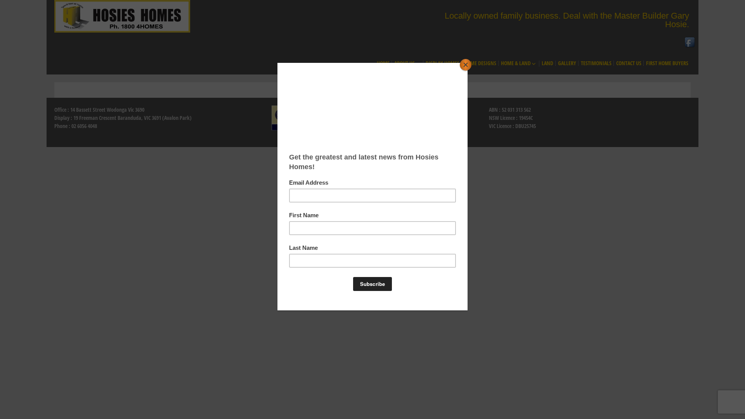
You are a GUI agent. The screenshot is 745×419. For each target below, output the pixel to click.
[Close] (465, 65)
